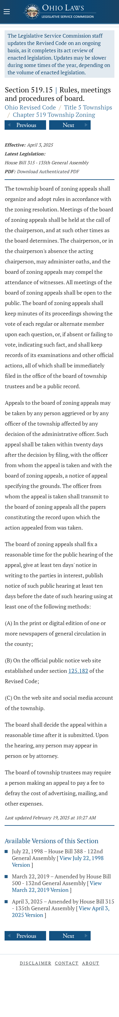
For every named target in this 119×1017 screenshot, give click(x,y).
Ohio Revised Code (30, 107)
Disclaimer (36, 963)
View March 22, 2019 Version (57, 886)
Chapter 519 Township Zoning (54, 114)
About (90, 963)
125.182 (78, 670)
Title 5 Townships (88, 107)
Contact (67, 963)
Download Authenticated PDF (48, 171)
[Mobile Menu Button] (7, 12)
